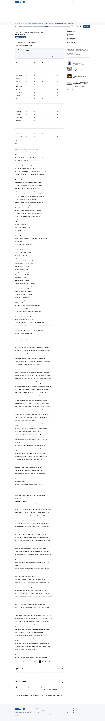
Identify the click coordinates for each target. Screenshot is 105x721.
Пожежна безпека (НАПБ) (58, 716)
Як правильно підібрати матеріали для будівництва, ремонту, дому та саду (80, 76)
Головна (16, 23)
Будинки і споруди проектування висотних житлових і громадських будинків (51, 688)
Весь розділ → (61, 682)
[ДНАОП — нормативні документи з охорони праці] (20, 2)
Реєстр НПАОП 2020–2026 (40, 716)
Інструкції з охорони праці (40, 712)
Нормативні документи (32, 1)
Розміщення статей (77, 716)
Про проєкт (53, 1)
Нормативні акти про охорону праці (60, 712)
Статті (48, 1)
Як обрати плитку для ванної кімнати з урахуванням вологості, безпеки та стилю (81, 83)
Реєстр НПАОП (42, 1)
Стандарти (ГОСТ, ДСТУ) (39, 710)
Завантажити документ (21, 37)
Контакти (60, 1)
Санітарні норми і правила (58, 714)
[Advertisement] (52, 13)
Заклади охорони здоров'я (22, 687)
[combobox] (82, 2)
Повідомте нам (36, 677)
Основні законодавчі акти (58, 710)
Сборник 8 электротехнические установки (51, 695)
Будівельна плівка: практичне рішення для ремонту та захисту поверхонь (80, 69)
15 (49, 661)
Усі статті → (70, 89)
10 (45, 661)
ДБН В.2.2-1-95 (18, 30)
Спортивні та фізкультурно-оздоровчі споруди (27, 695)
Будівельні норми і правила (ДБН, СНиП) (36, 23)
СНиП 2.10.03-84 (19, 325)
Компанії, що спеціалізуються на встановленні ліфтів (80, 62)
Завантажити (86, 26)
